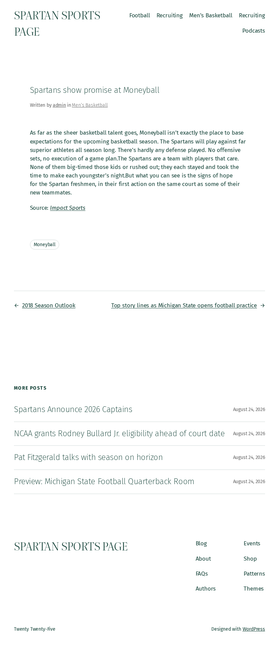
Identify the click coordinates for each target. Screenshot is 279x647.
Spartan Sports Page (57, 22)
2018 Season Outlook (49, 305)
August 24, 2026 (249, 409)
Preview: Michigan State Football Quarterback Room (104, 481)
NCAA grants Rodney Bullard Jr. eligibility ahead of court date (119, 433)
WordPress (254, 629)
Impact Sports (67, 207)
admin (59, 105)
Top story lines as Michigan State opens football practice (184, 305)
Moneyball (45, 245)
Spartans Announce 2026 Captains (73, 409)
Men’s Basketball (90, 105)
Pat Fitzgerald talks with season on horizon (88, 457)
